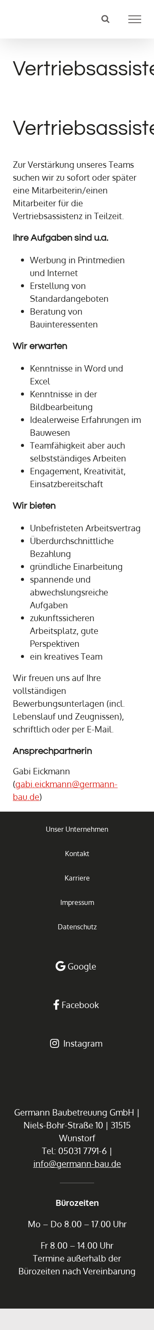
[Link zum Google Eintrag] (77, 966)
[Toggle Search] (105, 19)
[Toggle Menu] (135, 19)
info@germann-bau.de (77, 1163)
